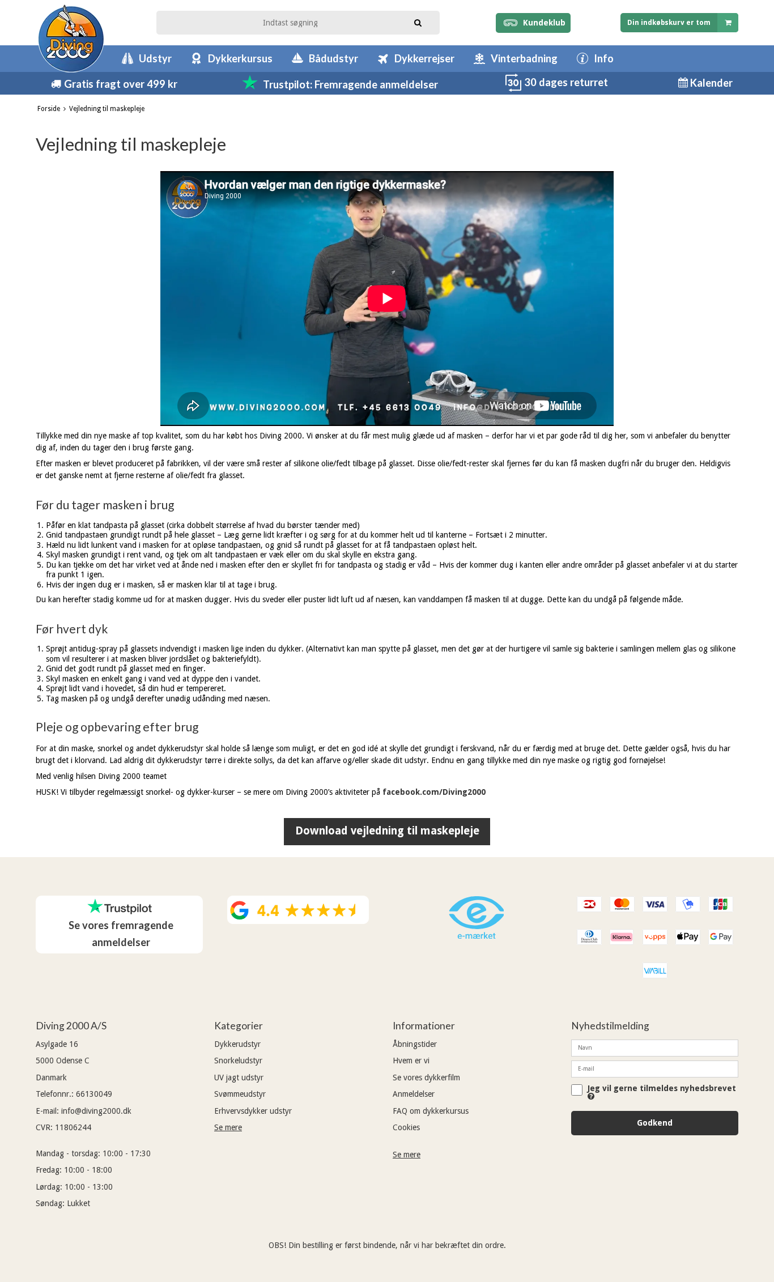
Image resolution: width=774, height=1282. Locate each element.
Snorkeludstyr (238, 1060)
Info (604, 58)
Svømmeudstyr (240, 1093)
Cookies (406, 1127)
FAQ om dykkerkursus (431, 1110)
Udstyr (155, 58)
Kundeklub (541, 22)
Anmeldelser (414, 1093)
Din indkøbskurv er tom (669, 23)
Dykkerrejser (424, 58)
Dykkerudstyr (237, 1044)
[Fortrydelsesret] (513, 88)
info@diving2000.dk (96, 1110)
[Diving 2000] (71, 38)
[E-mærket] (476, 935)
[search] (418, 21)
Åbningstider (415, 1044)
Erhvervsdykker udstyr (253, 1110)
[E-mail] (654, 1068)
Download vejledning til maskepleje (387, 830)
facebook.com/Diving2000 (434, 792)
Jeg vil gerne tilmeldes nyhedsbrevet (662, 1088)
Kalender (710, 82)
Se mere (228, 1127)
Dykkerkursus (240, 58)
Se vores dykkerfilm (426, 1077)
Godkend (655, 1122)
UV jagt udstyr (238, 1077)
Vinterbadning (524, 58)
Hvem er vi (411, 1060)
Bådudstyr (333, 58)
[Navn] (654, 1047)
